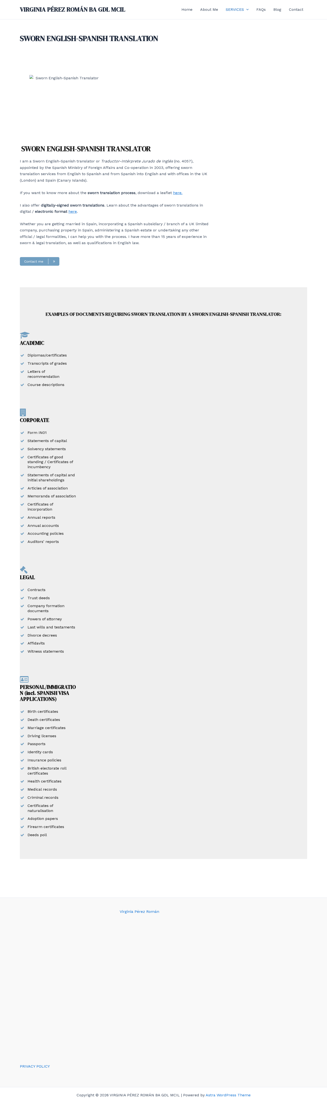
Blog (277, 9)
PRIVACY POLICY (35, 1066)
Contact (296, 9)
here (72, 211)
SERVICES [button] (235, 9)
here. (177, 192)
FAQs (261, 9)
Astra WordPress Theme (228, 1095)
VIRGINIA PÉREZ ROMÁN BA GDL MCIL (72, 9)
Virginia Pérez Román (139, 911)
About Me (209, 9)
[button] (246, 9)
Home (186, 9)
